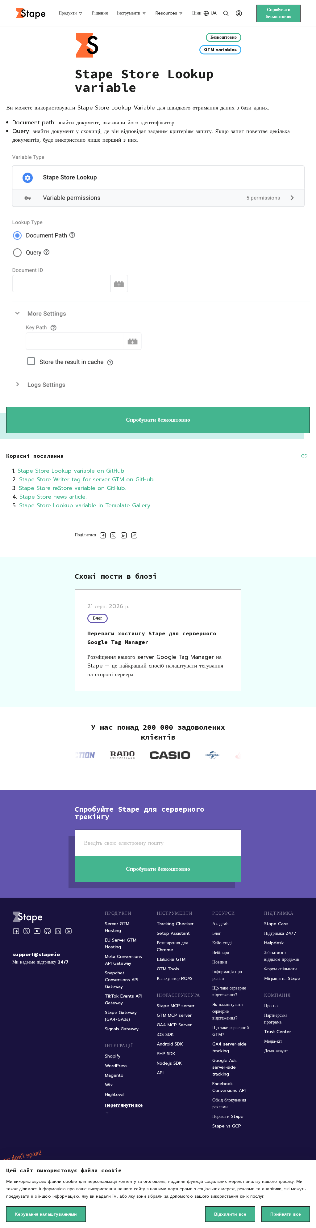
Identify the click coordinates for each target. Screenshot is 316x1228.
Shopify (112, 1056)
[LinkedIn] (58, 931)
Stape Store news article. (53, 496)
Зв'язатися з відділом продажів (281, 956)
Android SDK (170, 1044)
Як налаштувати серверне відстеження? (227, 1011)
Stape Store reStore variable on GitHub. (73, 488)
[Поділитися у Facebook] (102, 536)
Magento (114, 1075)
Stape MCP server (175, 1006)
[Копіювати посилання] (134, 536)
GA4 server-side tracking (229, 1047)
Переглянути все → (124, 1108)
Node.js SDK (169, 1063)
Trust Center (277, 1031)
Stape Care (276, 924)
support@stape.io (36, 954)
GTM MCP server (174, 1015)
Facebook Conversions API (229, 1087)
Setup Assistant (173, 933)
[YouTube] (37, 931)
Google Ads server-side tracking (224, 1067)
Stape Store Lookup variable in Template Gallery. (85, 505)
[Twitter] (26, 931)
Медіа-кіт (273, 1041)
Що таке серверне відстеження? (229, 991)
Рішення (100, 13)
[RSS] (68, 931)
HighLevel (114, 1094)
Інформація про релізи (227, 975)
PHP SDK (166, 1053)
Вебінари (220, 952)
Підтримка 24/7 (280, 933)
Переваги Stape (227, 1116)
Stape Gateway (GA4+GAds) (121, 1016)
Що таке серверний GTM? (230, 1031)
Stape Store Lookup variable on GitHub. (72, 470)
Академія (220, 924)
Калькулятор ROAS (175, 978)
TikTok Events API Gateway (123, 999)
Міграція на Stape (282, 978)
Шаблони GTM (171, 959)
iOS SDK (165, 1034)
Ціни (197, 13)
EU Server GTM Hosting (120, 943)
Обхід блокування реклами (229, 1103)
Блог (216, 933)
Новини (219, 962)
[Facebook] (16, 931)
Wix (109, 1085)
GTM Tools (168, 969)
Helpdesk (274, 943)
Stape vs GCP (226, 1126)
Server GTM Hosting (117, 927)
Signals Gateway (122, 1029)
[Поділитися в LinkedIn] (123, 536)
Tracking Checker (175, 924)
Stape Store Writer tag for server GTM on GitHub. (87, 479)
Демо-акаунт (276, 1051)
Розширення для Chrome (172, 946)
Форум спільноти (280, 969)
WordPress (116, 1066)
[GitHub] (47, 931)
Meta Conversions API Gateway (123, 960)
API (160, 1073)
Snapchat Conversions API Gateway (121, 980)
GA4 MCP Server (174, 1025)
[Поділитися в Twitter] (113, 536)
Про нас (271, 1006)
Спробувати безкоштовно (278, 13)
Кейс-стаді (222, 943)
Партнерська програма (275, 1018)
